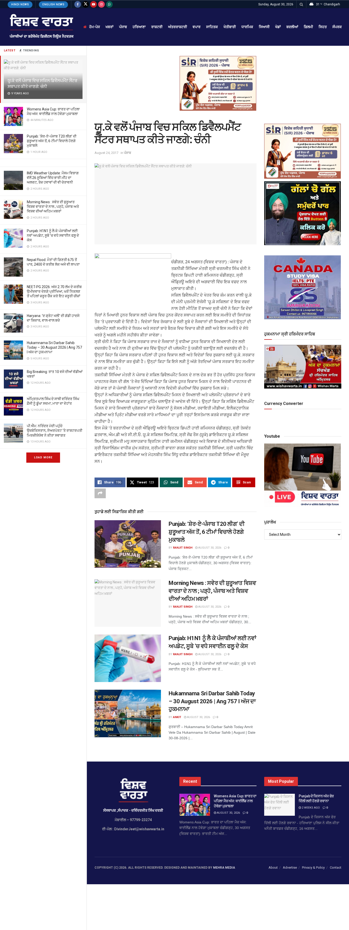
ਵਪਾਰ (197, 27)
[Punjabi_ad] (218, 83)
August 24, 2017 (106, 153)
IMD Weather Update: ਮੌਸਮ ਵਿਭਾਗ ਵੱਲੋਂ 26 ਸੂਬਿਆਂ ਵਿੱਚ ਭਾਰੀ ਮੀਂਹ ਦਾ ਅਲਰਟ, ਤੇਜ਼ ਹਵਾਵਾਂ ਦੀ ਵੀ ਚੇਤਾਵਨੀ (53, 177)
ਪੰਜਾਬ (123, 27)
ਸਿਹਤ (323, 27)
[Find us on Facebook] (77, 4)
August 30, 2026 (209, 547)
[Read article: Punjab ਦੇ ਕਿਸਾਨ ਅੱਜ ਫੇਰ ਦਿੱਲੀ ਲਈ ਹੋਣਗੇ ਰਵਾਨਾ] (279, 805)
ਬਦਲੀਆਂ (292, 27)
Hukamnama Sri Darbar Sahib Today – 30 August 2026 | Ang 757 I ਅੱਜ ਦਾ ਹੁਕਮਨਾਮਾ (54, 347)
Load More (43, 457)
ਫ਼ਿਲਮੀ (308, 27)
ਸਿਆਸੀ (264, 27)
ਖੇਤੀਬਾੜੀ (230, 27)
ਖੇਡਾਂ (278, 27)
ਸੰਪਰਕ (337, 27)
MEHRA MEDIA (224, 867)
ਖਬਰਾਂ (109, 27)
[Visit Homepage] (41, 27)
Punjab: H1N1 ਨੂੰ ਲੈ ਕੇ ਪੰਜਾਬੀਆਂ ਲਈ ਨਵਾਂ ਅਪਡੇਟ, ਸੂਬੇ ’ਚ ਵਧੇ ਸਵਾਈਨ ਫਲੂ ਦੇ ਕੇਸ (53, 235)
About (273, 867)
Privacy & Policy (313, 867)
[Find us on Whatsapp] (109, 4)
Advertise (290, 867)
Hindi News (20, 4)
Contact (335, 867)
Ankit (177, 717)
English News (53, 4)
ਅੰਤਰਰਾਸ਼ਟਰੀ (177, 27)
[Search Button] (301, 4)
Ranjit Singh (182, 547)
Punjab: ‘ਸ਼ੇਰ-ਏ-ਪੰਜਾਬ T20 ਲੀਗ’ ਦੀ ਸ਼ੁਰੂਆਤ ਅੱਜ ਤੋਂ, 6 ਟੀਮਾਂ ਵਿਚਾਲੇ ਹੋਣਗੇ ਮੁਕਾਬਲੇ (51, 141)
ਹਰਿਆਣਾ (139, 27)
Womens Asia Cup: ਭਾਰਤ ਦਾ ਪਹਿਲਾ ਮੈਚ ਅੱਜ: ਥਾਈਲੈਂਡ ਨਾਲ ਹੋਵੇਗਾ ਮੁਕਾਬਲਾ (235, 801)
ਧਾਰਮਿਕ (247, 27)
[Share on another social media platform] (100, 493)
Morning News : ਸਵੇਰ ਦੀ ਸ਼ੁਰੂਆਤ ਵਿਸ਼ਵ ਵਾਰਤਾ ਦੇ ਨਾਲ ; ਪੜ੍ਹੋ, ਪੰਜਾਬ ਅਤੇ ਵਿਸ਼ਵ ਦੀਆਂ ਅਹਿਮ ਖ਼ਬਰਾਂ (53, 206)
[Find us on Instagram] (101, 4)
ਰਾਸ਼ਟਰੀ (156, 27)
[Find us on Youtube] (93, 4)
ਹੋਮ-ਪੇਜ (94, 27)
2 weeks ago (310, 807)
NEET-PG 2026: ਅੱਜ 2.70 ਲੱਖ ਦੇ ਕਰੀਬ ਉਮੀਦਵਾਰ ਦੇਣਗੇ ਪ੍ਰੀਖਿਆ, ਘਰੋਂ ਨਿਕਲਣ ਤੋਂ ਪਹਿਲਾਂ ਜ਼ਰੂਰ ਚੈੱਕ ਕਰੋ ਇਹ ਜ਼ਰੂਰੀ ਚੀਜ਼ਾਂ (54, 291)
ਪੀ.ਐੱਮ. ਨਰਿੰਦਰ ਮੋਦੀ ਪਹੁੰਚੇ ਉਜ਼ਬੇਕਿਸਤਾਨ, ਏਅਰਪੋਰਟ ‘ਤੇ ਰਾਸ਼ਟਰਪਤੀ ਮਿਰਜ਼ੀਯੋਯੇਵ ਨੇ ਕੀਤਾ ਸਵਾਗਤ (54, 430)
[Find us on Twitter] (85, 4)
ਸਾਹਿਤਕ (212, 27)
